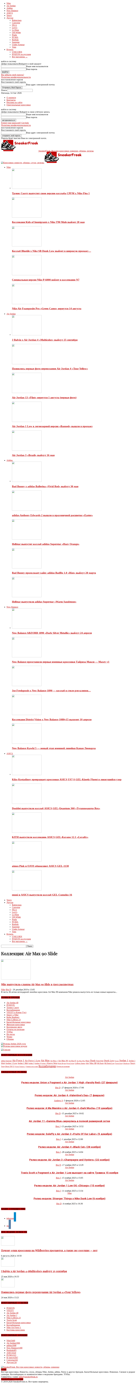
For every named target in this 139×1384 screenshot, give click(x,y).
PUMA (15, 37)
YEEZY (10, 1310)
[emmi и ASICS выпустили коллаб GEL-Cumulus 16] (27, 889)
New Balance (12, 10)
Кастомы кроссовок (16, 1330)
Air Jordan (11, 6)
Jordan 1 (123, 1060)
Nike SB (93, 1063)
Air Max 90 (63, 1061)
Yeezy (9, 15)
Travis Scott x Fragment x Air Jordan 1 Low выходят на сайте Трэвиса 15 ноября (69, 1172)
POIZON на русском (21, 54)
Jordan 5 (44, 1063)
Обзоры (10, 1039)
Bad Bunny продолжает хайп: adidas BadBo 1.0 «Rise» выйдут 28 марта (54, 572)
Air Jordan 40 (12, 1003)
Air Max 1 (54, 1061)
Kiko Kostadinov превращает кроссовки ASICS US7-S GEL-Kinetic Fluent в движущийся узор (66, 779)
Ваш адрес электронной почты (40, 84)
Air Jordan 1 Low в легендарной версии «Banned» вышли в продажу (52, 426)
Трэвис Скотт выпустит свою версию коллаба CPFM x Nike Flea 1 (51, 193)
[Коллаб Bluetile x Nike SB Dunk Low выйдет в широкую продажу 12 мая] (27, 246)
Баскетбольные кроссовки (19, 1022)
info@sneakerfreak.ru (28, 1377)
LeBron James (80, 1063)
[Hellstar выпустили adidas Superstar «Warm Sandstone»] (27, 596)
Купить (10, 49)
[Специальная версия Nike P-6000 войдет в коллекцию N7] (27, 274)
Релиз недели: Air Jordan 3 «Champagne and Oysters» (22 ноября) (69, 1159)
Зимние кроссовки (32, 1066)
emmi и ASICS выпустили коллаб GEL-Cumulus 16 (42, 894)
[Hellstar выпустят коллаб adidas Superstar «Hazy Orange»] (27, 539)
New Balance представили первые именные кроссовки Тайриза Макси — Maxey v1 (60, 661)
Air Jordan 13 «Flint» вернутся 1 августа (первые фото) (44, 397)
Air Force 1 (18, 1060)
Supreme (16, 42)
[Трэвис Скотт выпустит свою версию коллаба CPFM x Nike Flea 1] (27, 188)
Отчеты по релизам (15, 1029)
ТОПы (10, 1032)
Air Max (45, 1060)
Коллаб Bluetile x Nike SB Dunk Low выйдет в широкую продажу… (51, 251)
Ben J (58, 1126)
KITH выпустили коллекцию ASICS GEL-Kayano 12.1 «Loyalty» (50, 837)
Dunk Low (109, 1060)
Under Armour (18, 44)
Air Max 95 (72, 1061)
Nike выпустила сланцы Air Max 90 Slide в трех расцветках (37, 984)
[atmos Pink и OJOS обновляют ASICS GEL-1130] (27, 861)
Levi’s (14, 27)
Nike (9, 3)
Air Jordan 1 (12, 1315)
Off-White (16, 32)
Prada (14, 35)
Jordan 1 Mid (23, 1063)
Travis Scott (119, 1063)
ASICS (10, 13)
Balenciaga (16, 20)
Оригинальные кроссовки (19, 105)
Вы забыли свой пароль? (12, 75)
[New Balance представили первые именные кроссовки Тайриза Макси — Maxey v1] (27, 656)
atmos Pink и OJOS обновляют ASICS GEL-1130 (40, 866)
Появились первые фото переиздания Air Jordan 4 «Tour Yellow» (50, 368)
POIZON (11, 1005)
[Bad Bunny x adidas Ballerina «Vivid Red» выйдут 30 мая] (27, 481)
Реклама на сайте (14, 102)
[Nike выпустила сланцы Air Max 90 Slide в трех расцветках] (16, 979)
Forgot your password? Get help (15, 123)
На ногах (11, 1034)
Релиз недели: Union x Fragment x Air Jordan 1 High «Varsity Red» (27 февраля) (69, 1082)
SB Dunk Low (109, 1063)
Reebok (15, 40)
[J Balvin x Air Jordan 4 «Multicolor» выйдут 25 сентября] (27, 334)
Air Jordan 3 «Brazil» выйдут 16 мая (33, 455)
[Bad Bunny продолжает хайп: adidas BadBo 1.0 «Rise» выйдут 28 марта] (27, 568)
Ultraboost (126, 1063)
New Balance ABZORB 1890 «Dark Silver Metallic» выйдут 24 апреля (52, 632)
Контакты (11, 100)
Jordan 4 (37, 1063)
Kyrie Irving (70, 1063)
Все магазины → (20, 57)
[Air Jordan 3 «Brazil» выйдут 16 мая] (27, 450)
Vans (14, 47)
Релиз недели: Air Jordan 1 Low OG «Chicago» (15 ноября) (69, 1185)
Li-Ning (15, 30)
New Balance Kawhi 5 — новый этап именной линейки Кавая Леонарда (54, 748)
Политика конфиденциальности (16, 77)
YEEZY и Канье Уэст (16, 1012)
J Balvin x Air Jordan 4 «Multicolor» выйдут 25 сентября (45, 339)
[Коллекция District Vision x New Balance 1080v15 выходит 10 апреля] (27, 714)
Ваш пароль (31, 69)
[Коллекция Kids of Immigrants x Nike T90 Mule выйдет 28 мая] (27, 217)
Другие (10, 18)
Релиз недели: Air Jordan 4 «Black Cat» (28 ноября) (69, 1147)
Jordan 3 (31, 1063)
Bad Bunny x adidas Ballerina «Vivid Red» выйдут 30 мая (45, 486)
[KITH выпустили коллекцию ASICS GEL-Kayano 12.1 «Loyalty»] (27, 832)
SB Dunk (100, 1063)
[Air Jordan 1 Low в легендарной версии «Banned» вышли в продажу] (27, 421)
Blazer (88, 1061)
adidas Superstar (6, 1061)
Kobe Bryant (62, 1063)
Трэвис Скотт (13, 1007)
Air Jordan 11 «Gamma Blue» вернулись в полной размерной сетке (69, 1121)
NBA (87, 1063)
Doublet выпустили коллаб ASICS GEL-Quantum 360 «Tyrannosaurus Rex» (56, 808)
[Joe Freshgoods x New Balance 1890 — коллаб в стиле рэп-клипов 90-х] (27, 685)
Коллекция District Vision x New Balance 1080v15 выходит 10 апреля (51, 719)
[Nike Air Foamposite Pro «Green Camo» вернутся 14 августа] (27, 303)
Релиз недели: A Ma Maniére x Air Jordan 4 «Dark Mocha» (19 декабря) (69, 1108)
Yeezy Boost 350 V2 (8, 1066)
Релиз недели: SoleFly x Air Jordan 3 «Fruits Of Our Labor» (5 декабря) (69, 1134)
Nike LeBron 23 (14, 1020)
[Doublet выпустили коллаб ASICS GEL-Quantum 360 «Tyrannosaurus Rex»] (27, 803)
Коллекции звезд (14, 1027)
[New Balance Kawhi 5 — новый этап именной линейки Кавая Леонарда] (27, 743)
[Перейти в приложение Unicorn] (5, 1050)
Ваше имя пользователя (37, 66)
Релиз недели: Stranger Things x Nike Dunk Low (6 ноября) (69, 1198)
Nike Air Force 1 (14, 1327)
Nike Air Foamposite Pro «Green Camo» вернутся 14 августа (46, 308)
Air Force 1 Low (32, 1060)
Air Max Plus (81, 1061)
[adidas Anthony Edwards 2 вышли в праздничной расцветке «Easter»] (27, 510)
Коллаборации (13, 1010)
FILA (14, 25)
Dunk (93, 1060)
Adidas (10, 8)
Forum (117, 1061)
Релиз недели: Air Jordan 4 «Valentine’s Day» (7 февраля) (69, 1095)
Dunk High (99, 1061)
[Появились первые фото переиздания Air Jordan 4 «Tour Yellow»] (27, 363)
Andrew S (58, 1100)
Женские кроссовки (16, 1024)
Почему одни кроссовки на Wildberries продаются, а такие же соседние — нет (49, 1250)
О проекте (11, 97)
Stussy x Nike (12, 1015)
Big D (8, 989)
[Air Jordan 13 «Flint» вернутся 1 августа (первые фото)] (27, 392)
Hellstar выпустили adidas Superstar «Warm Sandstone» (44, 601)
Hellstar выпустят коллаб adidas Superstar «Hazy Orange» (45, 544)
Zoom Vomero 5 (20, 1066)
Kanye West (52, 1063)
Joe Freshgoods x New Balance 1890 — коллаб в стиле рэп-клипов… (51, 690)
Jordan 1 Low (11, 1063)
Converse (16, 23)
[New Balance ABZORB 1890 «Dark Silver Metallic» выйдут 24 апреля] (27, 628)
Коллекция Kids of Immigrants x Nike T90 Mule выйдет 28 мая (48, 222)
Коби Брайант (13, 1017)
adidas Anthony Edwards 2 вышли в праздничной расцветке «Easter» (52, 515)
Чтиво (9, 1037)
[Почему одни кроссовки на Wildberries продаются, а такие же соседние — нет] (8, 1245)
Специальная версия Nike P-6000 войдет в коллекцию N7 (45, 279)
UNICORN (17, 52)
